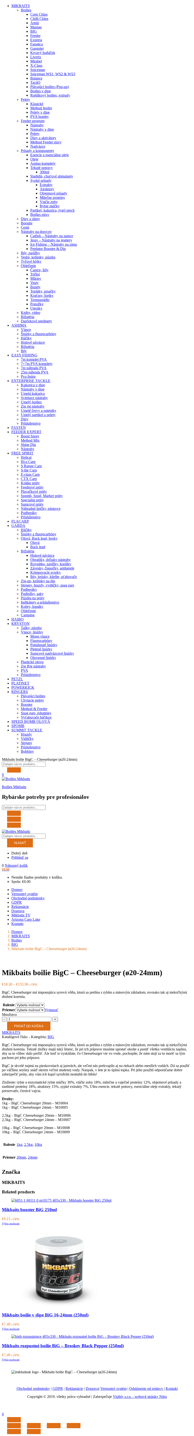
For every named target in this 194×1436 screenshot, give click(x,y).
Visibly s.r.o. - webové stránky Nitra (140, 1397)
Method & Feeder (34, 709)
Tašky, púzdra (31, 628)
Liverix (35, 57)
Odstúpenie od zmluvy (146, 1389)
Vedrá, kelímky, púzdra (38, 257)
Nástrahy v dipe (42, 129)
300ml (44, 172)
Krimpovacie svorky (45, 572)
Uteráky (36, 308)
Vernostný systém (24, 894)
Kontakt (17, 924)
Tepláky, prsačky (43, 291)
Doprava (17, 911)
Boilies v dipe (40, 91)
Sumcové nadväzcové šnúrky (52, 653)
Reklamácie (20, 907)
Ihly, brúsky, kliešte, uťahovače (53, 577)
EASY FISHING (24, 355)
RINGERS (19, 692)
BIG (33, 31)
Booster (26, 704)
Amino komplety (43, 163)
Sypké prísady (41, 180)
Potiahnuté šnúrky (43, 645)
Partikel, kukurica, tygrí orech (52, 210)
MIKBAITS (20, 6)
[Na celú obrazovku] (54, 1425)
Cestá (25, 227)
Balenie (9, 1005)
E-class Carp (30, 474)
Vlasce (26, 330)
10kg (38, 1145)
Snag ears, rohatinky (36, 713)
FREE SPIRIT (22, 453)
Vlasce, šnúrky (32, 632)
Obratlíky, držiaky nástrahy (50, 560)
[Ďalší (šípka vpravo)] (34, 1431)
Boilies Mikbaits (14, 787)
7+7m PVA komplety (37, 364)
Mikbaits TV (21, 915)
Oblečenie (28, 266)
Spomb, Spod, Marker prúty (42, 496)
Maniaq (36, 27)
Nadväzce (37, 146)
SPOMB (17, 726)
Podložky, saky (32, 594)
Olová (35, 543)
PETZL (17, 679)
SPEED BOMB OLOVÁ (30, 722)
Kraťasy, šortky (41, 295)
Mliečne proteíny (52, 198)
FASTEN (18, 428)
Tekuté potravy (41, 168)
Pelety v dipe (40, 112)
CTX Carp (29, 479)
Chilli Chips (39, 19)
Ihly (24, 351)
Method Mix (30, 440)
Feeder (35, 36)
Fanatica (36, 44)
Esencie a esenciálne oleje (49, 155)
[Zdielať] (34, 1425)
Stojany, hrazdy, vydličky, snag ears (47, 585)
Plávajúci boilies (33, 696)
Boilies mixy (39, 215)
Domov (17, 890)
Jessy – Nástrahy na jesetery (51, 240)
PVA (24, 670)
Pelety (25, 100)
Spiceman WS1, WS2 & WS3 (52, 74)
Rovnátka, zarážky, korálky (50, 564)
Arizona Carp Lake (25, 919)
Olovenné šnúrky (43, 658)
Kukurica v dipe (33, 385)
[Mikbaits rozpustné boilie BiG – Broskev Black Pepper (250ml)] (82, 1336)
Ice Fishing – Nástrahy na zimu (53, 244)
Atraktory (47, 189)
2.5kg (28, 1145)
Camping (28, 615)
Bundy (35, 287)
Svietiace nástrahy (34, 398)
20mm (21, 1157)
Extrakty (46, 185)
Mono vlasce (39, 636)
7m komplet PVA (34, 359)
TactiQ (35, 82)
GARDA (18, 526)
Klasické (36, 104)
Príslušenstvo (30, 423)
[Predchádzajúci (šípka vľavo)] (14, 1431)
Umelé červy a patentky (38, 411)
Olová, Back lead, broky (39, 538)
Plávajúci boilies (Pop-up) (49, 87)
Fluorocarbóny (41, 641)
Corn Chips (39, 14)
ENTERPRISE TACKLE (30, 381)
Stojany (26, 743)
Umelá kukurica (33, 393)
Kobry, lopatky (32, 607)
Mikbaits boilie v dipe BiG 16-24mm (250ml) (45, 1314)
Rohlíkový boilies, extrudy (50, 95)
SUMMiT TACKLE (26, 730)
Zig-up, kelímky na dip (38, 581)
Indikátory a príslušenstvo (40, 602)
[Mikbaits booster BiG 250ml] (61, 1200)
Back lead (37, 547)
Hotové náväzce (33, 342)
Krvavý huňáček (42, 53)
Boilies (26, 10)
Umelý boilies (31, 402)
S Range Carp (31, 466)
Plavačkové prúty (34, 491)
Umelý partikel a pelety (38, 415)
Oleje (34, 159)
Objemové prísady (53, 193)
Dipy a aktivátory (43, 138)
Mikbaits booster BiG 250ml (29, 1209)
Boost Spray (30, 436)
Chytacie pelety (32, 700)
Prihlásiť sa (19, 857)
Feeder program (32, 121)
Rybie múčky (50, 206)
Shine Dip (28, 445)
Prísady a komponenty (37, 151)
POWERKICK (22, 687)
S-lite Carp (29, 470)
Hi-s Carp (28, 462)
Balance (36, 78)
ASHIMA (18, 325)
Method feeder (41, 108)
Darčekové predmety (36, 321)
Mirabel (36, 61)
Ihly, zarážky (30, 253)
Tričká (35, 274)
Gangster (37, 48)
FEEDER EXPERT (26, 432)
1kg (19, 1145)
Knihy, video (30, 313)
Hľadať (20, 843)
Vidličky (27, 739)
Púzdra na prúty (32, 598)
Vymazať (51, 1010)
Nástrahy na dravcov (36, 232)
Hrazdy (26, 734)
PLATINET (20, 683)
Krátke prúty (30, 483)
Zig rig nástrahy (32, 406)
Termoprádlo (39, 300)
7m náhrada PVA (34, 368)
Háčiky (26, 338)
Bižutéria (27, 317)
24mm (32, 1157)
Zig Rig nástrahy (33, 666)
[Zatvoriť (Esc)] (14, 1425)
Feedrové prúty (32, 487)
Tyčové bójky (31, 261)
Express (36, 40)
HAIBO (17, 619)
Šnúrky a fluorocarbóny (38, 334)
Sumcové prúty (32, 504)
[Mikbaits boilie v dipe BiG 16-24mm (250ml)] (59, 1306)
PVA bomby (39, 117)
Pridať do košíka (29, 1026)
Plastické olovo (32, 662)
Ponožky (37, 304)
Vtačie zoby (49, 202)
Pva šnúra (28, 376)
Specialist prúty (32, 500)
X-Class (36, 65)
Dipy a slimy (30, 219)
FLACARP (20, 521)
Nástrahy (37, 125)
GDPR (16, 902)
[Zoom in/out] (73, 1425)
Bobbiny (27, 751)
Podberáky (29, 513)
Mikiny (35, 278)
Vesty (34, 283)
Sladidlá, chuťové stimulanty (51, 176)
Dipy (24, 419)
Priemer (8, 1010)
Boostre (26, 223)
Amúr (34, 23)
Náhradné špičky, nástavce (41, 509)
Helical (26, 457)
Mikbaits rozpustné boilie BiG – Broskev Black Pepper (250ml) (63, 1345)
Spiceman (37, 70)
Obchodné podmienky (28, 898)
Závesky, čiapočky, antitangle (52, 568)
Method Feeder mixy (46, 142)
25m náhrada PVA (34, 372)
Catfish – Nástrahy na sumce (51, 236)
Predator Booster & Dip (48, 249)
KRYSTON (20, 624)
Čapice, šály (39, 270)
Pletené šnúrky (41, 649)
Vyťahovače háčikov (36, 717)
